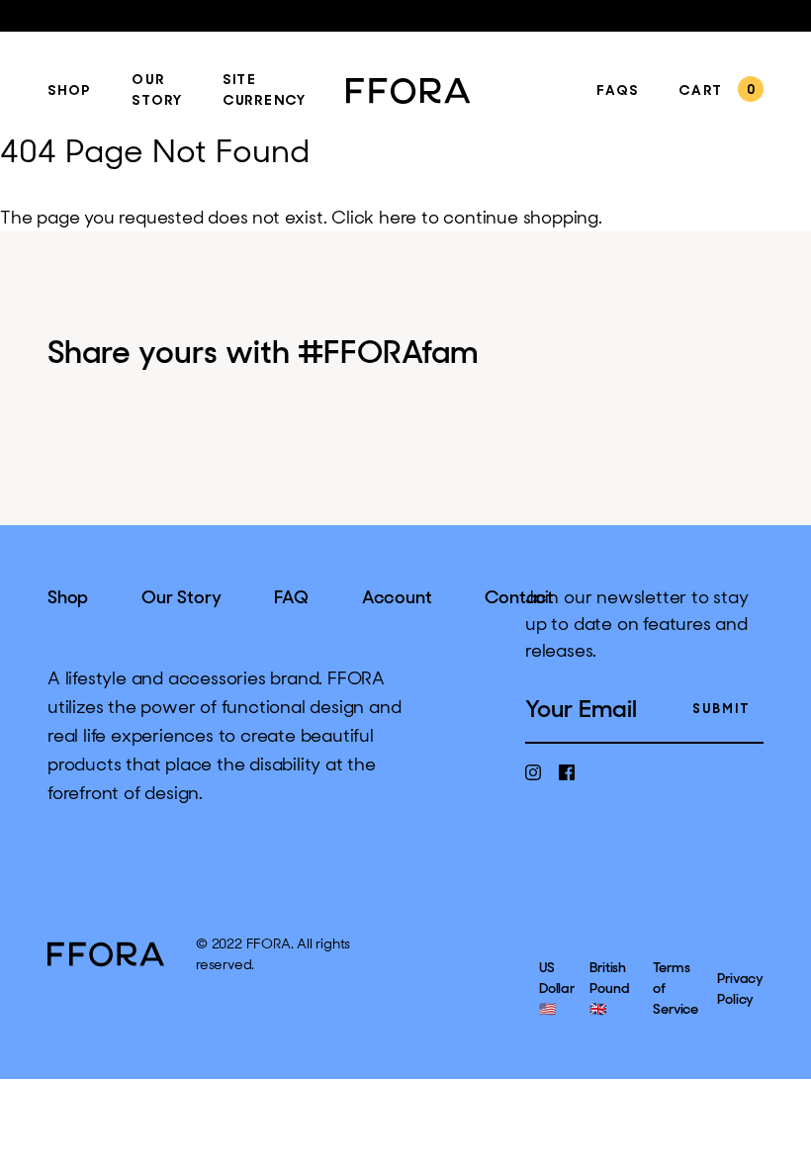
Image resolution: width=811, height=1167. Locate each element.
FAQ (291, 597)
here (397, 217)
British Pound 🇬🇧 (609, 988)
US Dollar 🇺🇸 (557, 988)
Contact (519, 597)
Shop (69, 91)
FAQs (617, 91)
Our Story (157, 91)
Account (397, 597)
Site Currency (265, 91)
